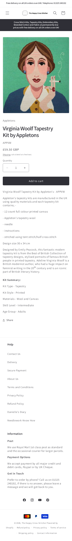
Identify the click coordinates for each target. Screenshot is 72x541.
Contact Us (13, 354)
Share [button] (9, 320)
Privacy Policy (15, 395)
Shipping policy (26, 533)
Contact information (47, 533)
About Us (12, 379)
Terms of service (58, 527)
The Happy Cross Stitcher (34, 523)
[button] (7, 13)
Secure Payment (16, 370)
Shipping (7, 154)
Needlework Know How (21, 420)
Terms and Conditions (20, 387)
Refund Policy (15, 403)
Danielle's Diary (16, 412)
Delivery (12, 362)
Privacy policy (40, 527)
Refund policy (23, 527)
